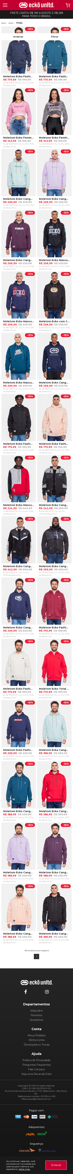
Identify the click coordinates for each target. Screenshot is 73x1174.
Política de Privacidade (36, 1060)
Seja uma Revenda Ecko (36, 1074)
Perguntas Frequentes (37, 1064)
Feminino (36, 1015)
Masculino (36, 1010)
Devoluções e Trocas (36, 1044)
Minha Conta (36, 1040)
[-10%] (18, 51)
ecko (3, 23)
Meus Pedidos (36, 1035)
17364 (19, 23)
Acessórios (36, 1019)
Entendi (56, 1165)
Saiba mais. (24, 1169)
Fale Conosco (36, 1069)
